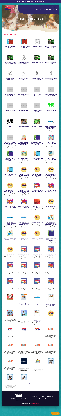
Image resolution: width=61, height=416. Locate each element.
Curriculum (39, 9)
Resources (48, 9)
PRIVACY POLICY (45, 395)
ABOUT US (38, 395)
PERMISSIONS (50, 396)
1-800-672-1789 (19, 400)
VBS (44, 9)
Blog (53, 9)
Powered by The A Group (35, 403)
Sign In (54, 7)
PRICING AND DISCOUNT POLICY (38, 396)
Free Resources (14, 34)
